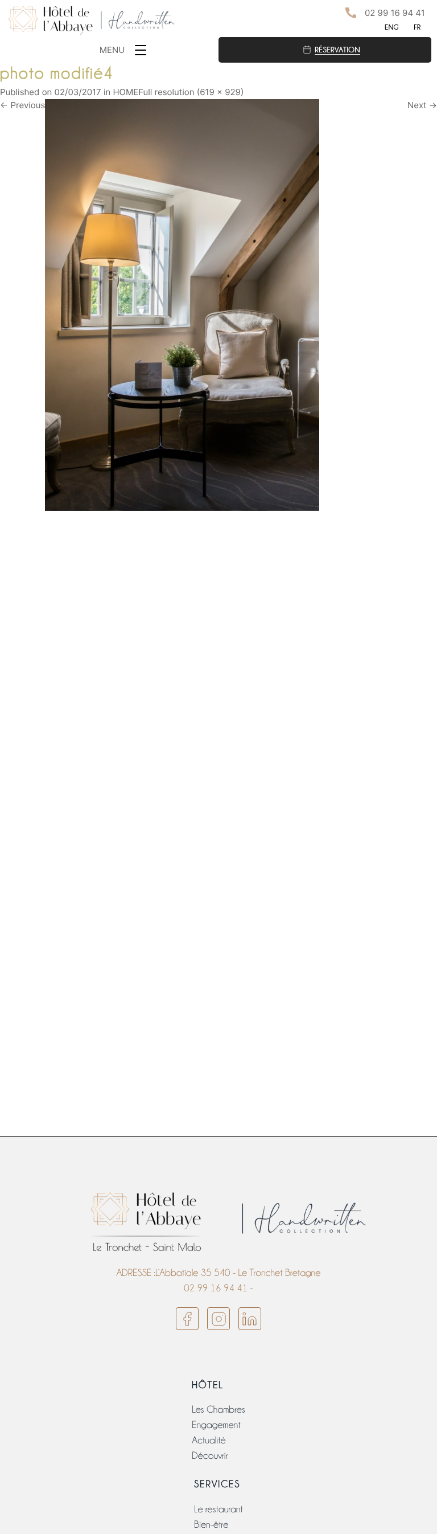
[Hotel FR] (94, 20)
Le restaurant (218, 1509)
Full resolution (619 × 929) (191, 92)
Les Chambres (218, 1409)
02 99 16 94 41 (395, 12)
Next (422, 105)
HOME (125, 92)
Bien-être (211, 1524)
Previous (22, 105)
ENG (391, 27)
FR (417, 27)
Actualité (208, 1440)
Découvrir (210, 1455)
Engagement (216, 1425)
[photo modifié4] (182, 304)
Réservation (337, 49)
